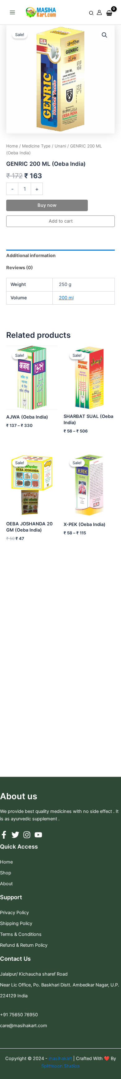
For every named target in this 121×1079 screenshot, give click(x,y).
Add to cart (61, 221)
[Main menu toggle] (12, 12)
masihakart (61, 1058)
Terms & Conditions (21, 934)
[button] (91, 13)
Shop (5, 873)
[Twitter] (15, 835)
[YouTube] (38, 835)
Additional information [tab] (31, 255)
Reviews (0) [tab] (19, 267)
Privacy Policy (14, 912)
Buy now (47, 205)
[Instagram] (27, 835)
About (6, 883)
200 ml (66, 298)
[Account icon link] (99, 12)
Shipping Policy (16, 923)
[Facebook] (4, 835)
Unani (60, 145)
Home (12, 145)
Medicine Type (36, 145)
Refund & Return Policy (23, 945)
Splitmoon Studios (60, 1066)
